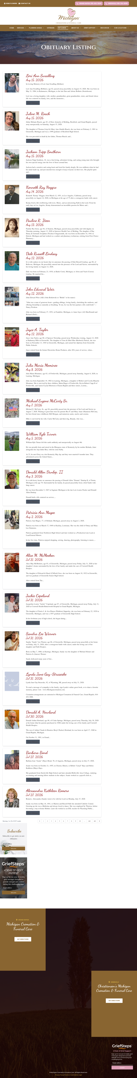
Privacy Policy (59, 1075)
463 (95, 821)
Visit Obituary (33, 103)
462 (89, 821)
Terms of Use (69, 1075)
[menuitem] (12, 28)
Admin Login (78, 1075)
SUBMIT (122, 1068)
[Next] (99, 821)
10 (80, 821)
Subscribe (13, 848)
